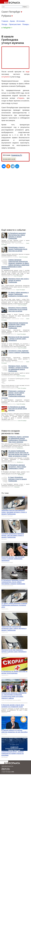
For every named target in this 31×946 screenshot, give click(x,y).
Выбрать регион (6, 769)
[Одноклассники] (8, 166)
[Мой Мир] (17, 166)
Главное (5, 21)
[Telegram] (13, 166)
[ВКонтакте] (4, 166)
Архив (12, 21)
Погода (4, 24)
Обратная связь (6, 768)
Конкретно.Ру (16, 155)
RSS (13, 771)
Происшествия (15, 24)
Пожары (25, 24)
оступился (5, 77)
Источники (20, 21)
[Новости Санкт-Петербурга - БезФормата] (10, 2)
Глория (20, 98)
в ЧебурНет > (7, 28)
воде (27, 72)
